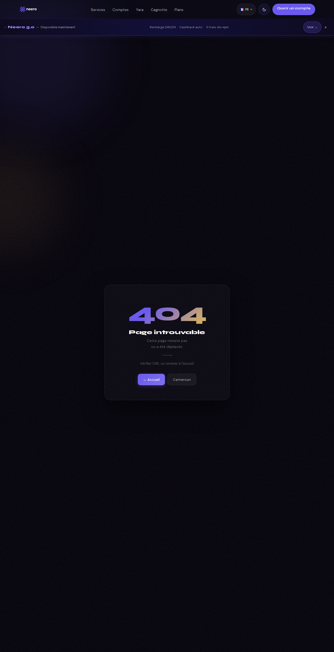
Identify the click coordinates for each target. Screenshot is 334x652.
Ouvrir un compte (294, 8)
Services (98, 9)
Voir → (312, 27)
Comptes (120, 9)
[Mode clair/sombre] (264, 9)
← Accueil (151, 379)
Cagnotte (159, 9)
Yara (140, 9)
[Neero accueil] (28, 9)
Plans (179, 9)
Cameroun (182, 379)
